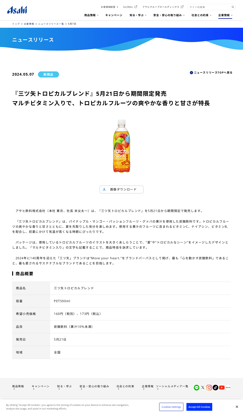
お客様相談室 (108, 7)
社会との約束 (125, 386)
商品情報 (18, 386)
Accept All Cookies (199, 407)
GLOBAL (128, 7)
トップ (16, 23)
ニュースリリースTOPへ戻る (213, 72)
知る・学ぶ (64, 386)
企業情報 (29, 23)
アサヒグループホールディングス (160, 7)
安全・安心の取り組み (94, 386)
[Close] (237, 406)
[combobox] (211, 7)
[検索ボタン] (233, 7)
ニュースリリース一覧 (51, 23)
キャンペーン (41, 386)
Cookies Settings (171, 407)
